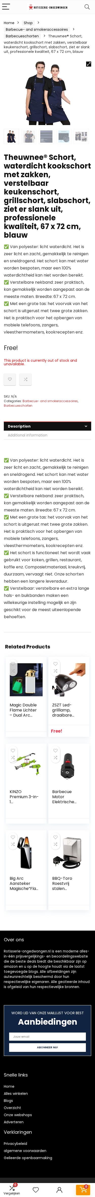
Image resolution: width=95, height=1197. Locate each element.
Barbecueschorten (22, 36)
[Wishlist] (36, 1190)
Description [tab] (19, 426)
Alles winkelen (16, 1093)
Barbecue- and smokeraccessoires (37, 29)
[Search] (87, 7)
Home (9, 22)
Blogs (8, 1100)
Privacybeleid (15, 1143)
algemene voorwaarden (25, 1150)
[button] (88, 64)
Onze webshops (18, 1114)
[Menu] (6, 7)
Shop (28, 22)
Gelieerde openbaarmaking (28, 1157)
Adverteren (14, 1122)
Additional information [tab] (27, 435)
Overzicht (12, 1107)
